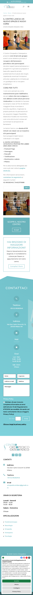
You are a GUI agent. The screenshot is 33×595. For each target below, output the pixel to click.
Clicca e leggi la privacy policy (14, 424)
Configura (16, 588)
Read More (16, 208)
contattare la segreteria (12, 177)
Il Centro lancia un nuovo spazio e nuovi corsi (16, 200)
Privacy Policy (16, 591)
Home (5, 13)
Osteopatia (9, 533)
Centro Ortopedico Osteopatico (12, 26)
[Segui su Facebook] (13, 455)
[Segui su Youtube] (20, 455)
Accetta (16, 581)
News (9, 13)
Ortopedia (8, 529)
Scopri (16, 230)
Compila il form (16, 266)
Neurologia (9, 525)
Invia (26, 419)
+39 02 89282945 (16, 308)
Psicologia (8, 536)
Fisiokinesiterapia (11, 522)
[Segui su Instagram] (16, 455)
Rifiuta (17, 584)
